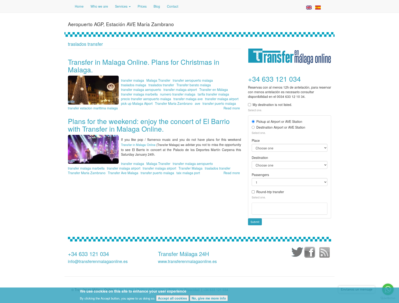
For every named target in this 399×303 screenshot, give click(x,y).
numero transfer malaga (177, 94)
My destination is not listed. (272, 104)
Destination (260, 157)
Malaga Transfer (158, 80)
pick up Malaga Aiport (137, 103)
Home (79, 6)
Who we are (99, 6)
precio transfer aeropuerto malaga (146, 98)
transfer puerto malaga (219, 103)
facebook (310, 253)
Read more (232, 108)
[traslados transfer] (309, 7)
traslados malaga (133, 85)
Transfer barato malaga (193, 85)
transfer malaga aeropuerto (141, 89)
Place (256, 140)
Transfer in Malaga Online (138, 144)
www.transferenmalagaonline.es (187, 261)
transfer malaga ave (188, 98)
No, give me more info (209, 298)
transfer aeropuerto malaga (193, 80)
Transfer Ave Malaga (123, 172)
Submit (255, 222)
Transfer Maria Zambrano (174, 103)
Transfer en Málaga (213, 89)
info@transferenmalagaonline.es (98, 261)
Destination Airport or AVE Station (280, 127)
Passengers (260, 174)
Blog (157, 6)
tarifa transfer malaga (213, 94)
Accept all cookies (172, 298)
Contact (172, 6)
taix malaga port (188, 172)
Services (121, 6)
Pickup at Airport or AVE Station (279, 121)
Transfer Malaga (190, 168)
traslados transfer (161, 85)
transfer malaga (132, 80)
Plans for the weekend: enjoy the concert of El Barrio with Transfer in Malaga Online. (149, 125)
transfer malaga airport (180, 89)
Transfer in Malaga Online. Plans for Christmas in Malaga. (143, 65)
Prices (142, 6)
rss (324, 253)
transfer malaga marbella (139, 94)
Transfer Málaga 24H (183, 254)
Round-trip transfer (270, 191)
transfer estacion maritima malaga (93, 108)
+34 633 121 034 (88, 254)
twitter (296, 253)
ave (197, 103)
